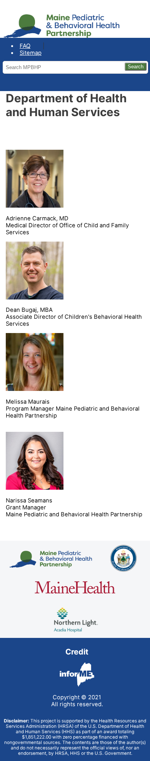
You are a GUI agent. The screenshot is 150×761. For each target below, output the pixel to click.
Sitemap (31, 52)
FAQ (25, 45)
